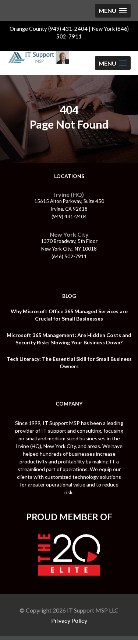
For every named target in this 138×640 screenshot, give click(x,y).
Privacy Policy (69, 620)
